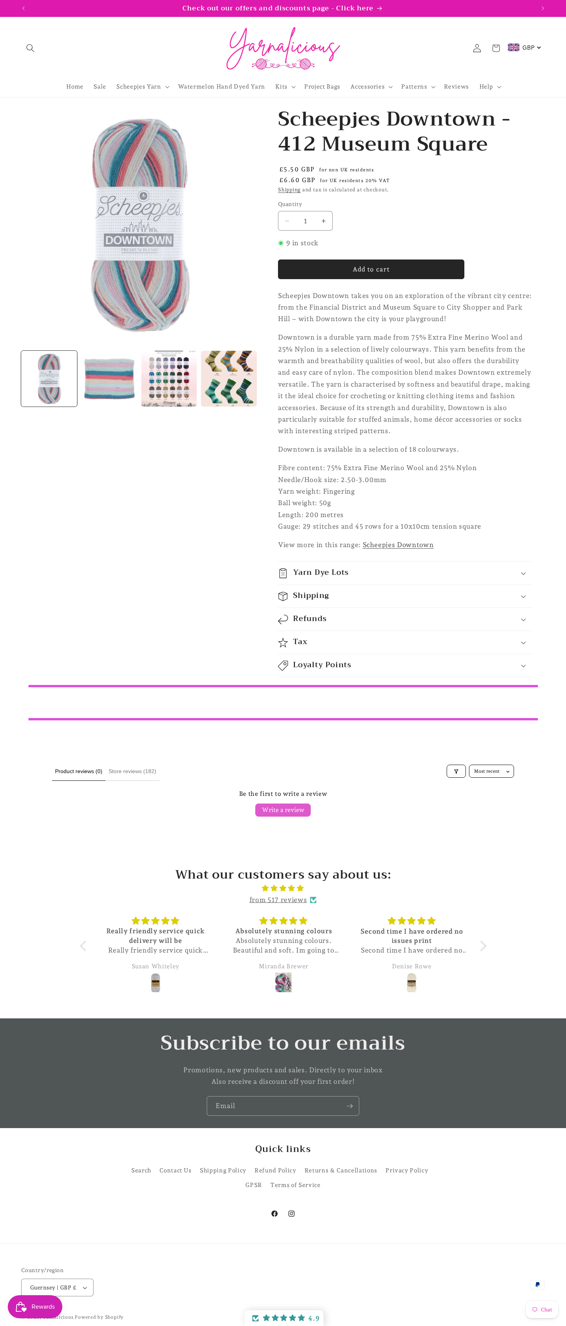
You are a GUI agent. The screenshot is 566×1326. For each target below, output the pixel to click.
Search (141, 1170)
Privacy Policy (406, 1170)
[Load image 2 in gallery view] (109, 379)
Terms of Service (295, 1185)
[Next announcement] (542, 8)
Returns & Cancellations (341, 1170)
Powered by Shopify (99, 1317)
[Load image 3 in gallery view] (169, 379)
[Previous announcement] (23, 8)
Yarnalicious (58, 1317)
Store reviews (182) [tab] (132, 771)
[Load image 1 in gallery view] (49, 379)
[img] (283, 888)
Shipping (289, 190)
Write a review (283, 810)
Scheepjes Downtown (398, 545)
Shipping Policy (223, 1170)
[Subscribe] (349, 1106)
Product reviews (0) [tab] (78, 771)
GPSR (253, 1185)
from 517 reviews (278, 900)
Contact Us (175, 1170)
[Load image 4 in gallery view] (229, 379)
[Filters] (456, 771)
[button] (30, 48)
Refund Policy (275, 1170)
